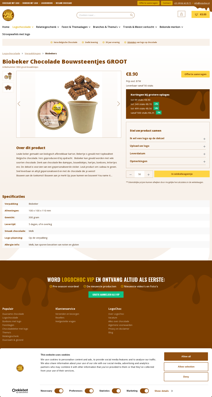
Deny (186, 376)
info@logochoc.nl (202, 3)
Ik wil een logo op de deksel (147, 138)
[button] (168, 138)
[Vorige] (18, 104)
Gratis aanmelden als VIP (106, 294)
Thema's (6, 332)
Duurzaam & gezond (12, 339)
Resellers (59, 317)
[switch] (89, 390)
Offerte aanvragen (148, 3)
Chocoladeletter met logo (15, 328)
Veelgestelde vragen (65, 321)
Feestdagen (8, 325)
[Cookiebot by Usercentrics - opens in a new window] (20, 391)
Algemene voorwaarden (120, 325)
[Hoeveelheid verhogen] (148, 174)
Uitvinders (131, 42)
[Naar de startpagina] (17, 15)
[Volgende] (118, 104)
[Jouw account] (181, 14)
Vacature (112, 317)
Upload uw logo (139, 145)
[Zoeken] (132, 15)
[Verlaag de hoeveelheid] (130, 174)
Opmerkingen (138, 161)
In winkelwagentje (182, 173)
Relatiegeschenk (10, 336)
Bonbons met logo (11, 321)
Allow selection (186, 366)
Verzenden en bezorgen (67, 313)
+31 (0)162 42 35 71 (182, 3)
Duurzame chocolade (13, 313)
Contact (167, 3)
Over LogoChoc (116, 313)
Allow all (186, 356)
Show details (162, 391)
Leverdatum (137, 153)
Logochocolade (10, 317)
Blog (110, 332)
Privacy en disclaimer (118, 328)
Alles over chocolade (118, 321)
